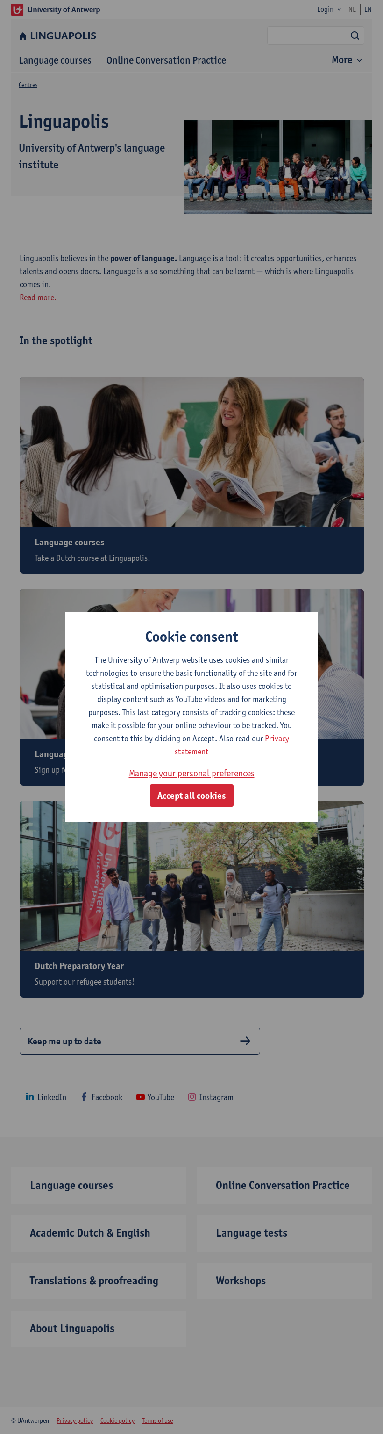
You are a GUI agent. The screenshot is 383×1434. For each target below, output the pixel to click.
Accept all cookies (191, 795)
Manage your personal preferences (192, 773)
